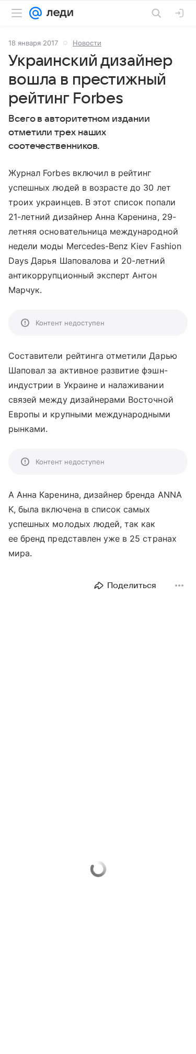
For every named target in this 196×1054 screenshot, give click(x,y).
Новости (87, 43)
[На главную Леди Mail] (57, 13)
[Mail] (35, 13)
